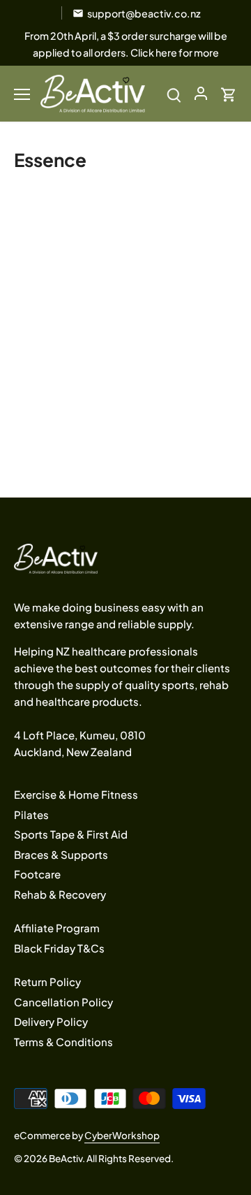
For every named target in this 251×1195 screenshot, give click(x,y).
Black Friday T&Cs (59, 948)
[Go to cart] (228, 93)
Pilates (31, 814)
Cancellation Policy (63, 1001)
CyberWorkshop (122, 1135)
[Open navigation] (22, 94)
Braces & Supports (61, 854)
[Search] (174, 93)
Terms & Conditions (63, 1041)
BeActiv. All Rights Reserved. (111, 1158)
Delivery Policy (51, 1021)
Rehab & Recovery (60, 894)
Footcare (37, 874)
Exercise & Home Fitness (76, 794)
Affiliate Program (57, 927)
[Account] (200, 93)
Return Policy (47, 981)
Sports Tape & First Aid (71, 834)
